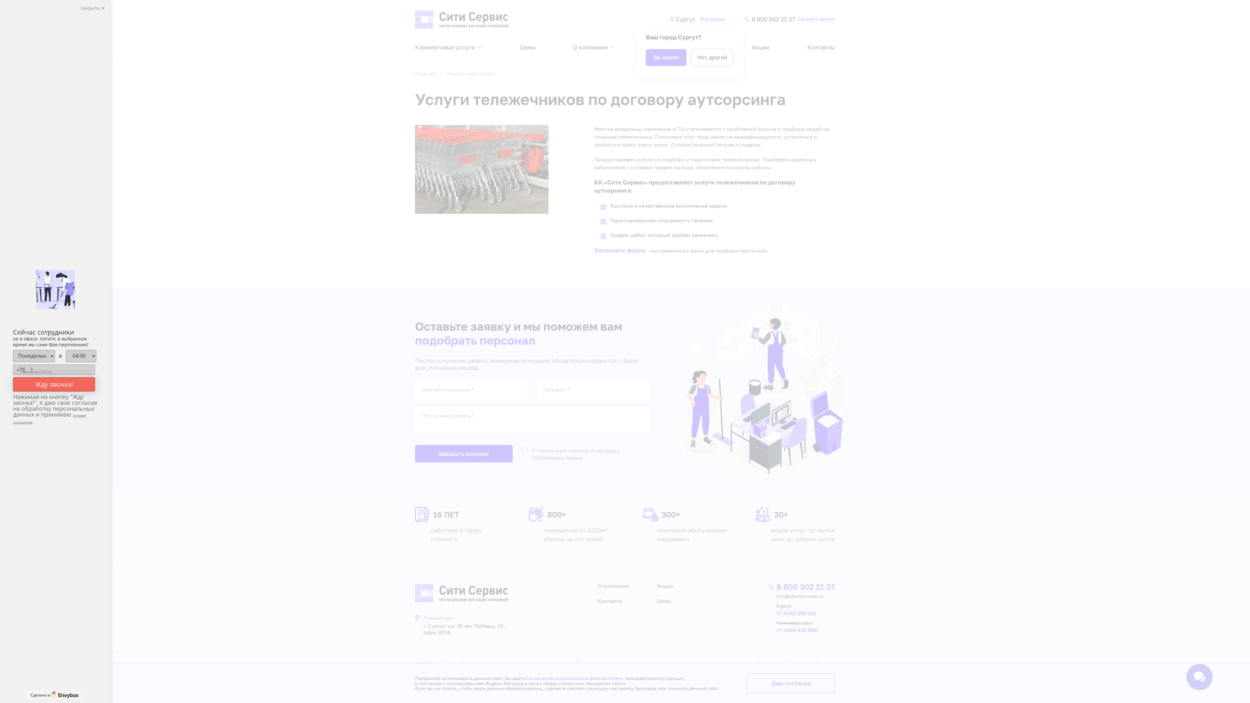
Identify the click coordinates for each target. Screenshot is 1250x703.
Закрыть (91, 8)
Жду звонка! (54, 384)
